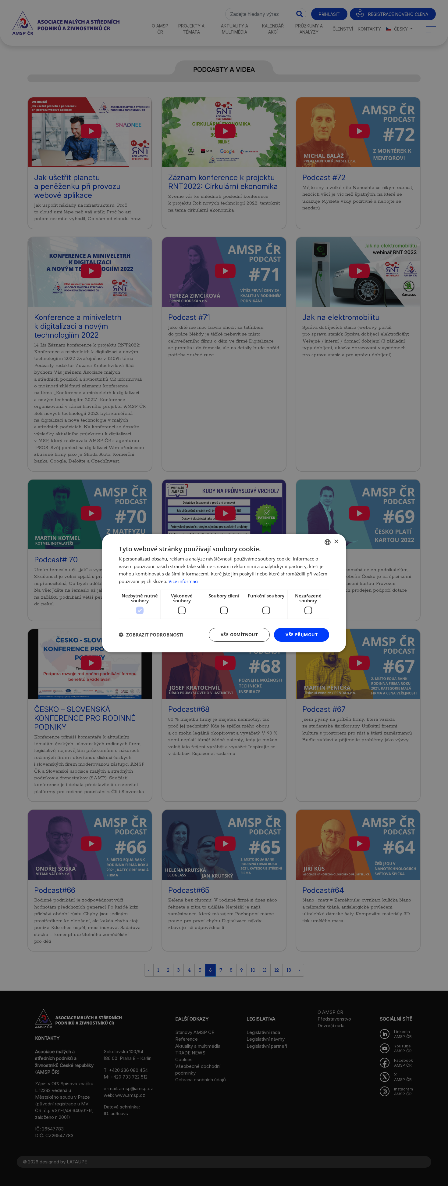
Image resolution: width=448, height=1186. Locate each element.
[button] (151, 634)
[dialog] (224, 593)
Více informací (183, 581)
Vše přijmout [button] (302, 634)
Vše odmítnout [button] (239, 634)
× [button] (336, 541)
